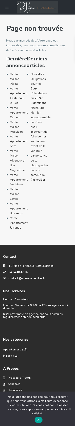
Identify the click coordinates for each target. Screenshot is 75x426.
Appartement (12, 349)
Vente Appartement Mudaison (19, 179)
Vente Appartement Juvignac (19, 223)
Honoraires (15, 390)
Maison (7, 356)
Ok (38, 419)
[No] (70, 409)
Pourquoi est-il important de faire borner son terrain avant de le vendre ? (39, 136)
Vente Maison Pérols (14, 79)
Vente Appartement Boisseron (19, 208)
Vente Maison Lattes (14, 194)
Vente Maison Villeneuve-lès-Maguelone (17, 160)
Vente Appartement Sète (19, 141)
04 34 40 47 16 (18, 272)
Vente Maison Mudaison (16, 127)
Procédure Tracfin (19, 378)
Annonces (14, 384)
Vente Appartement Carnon (19, 112)
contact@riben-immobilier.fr (27, 278)
